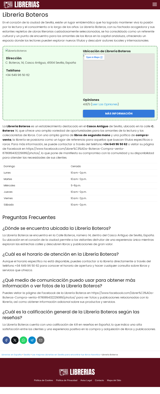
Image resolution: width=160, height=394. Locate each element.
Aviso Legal (86, 380)
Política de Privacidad (66, 380)
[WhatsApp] (23, 340)
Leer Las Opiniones (105, 104)
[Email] (40, 340)
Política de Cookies (43, 380)
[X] (15, 340)
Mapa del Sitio (114, 380)
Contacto (99, 380)
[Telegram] (32, 340)
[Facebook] (6, 340)
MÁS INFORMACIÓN (118, 113)
